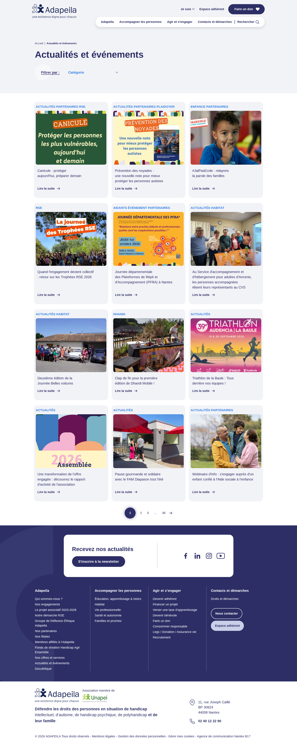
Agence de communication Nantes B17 (223, 736)
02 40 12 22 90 (209, 721)
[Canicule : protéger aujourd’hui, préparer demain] (71, 150)
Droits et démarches (225, 599)
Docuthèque (43, 668)
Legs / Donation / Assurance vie (174, 632)
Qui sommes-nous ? (49, 599)
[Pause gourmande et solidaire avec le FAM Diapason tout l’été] (149, 453)
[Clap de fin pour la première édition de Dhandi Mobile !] (149, 354)
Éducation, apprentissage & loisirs (118, 599)
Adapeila (107, 22)
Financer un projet (165, 604)
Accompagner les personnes (140, 22)
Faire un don (243, 9)
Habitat (99, 604)
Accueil (39, 43)
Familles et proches (108, 621)
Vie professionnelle (108, 610)
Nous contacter (226, 613)
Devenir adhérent (165, 599)
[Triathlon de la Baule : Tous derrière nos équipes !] (226, 354)
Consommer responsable (170, 626)
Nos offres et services (50, 657)
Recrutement (161, 637)
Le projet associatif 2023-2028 (55, 610)
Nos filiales (42, 636)
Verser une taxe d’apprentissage (175, 610)
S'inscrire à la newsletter (98, 561)
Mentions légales (103, 736)
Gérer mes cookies (181, 736)
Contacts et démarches (215, 22)
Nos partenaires (46, 631)
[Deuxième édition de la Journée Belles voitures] (71, 354)
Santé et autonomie (108, 615)
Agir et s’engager (179, 22)
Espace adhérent (211, 9)
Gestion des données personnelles (142, 736)
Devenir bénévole (165, 615)
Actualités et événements (52, 663)
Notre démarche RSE (49, 615)
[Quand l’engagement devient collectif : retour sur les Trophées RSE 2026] (71, 253)
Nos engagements (47, 604)
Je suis (186, 9)
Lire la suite (46, 188)
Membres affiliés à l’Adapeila (54, 642)
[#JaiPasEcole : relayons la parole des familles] (226, 150)
